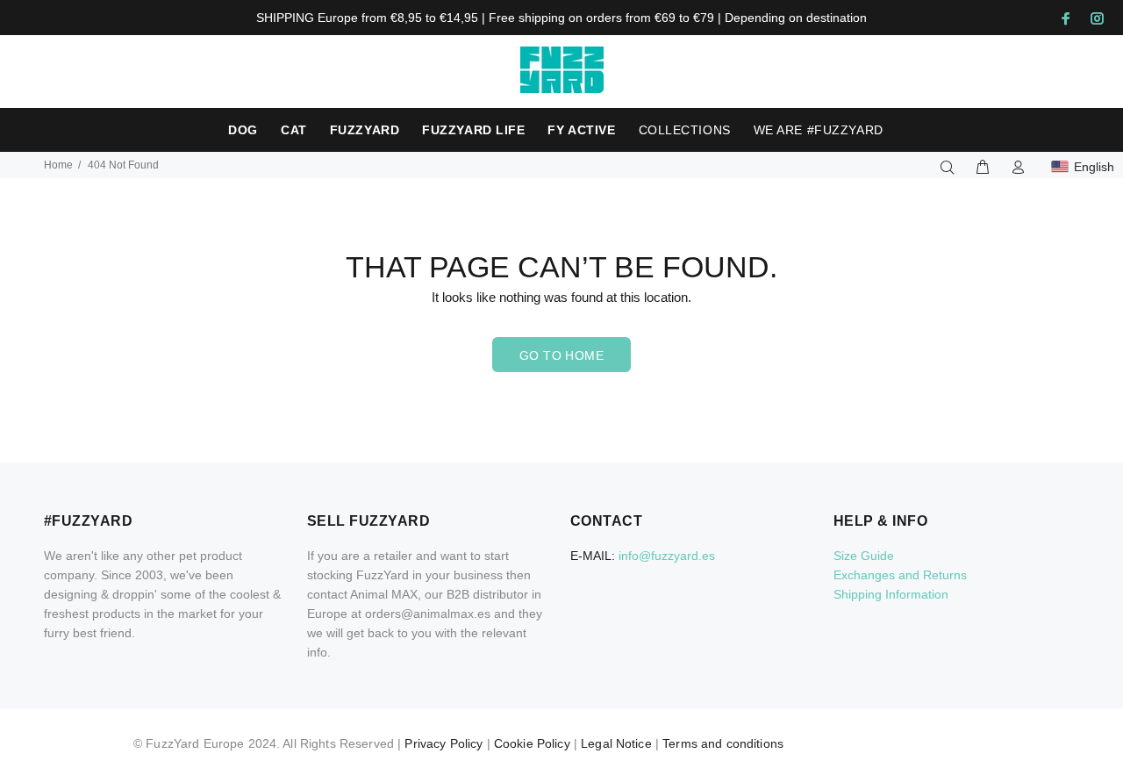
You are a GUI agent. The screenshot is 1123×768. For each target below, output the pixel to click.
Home (58, 165)
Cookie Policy (532, 743)
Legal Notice (616, 743)
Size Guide (863, 556)
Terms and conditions (722, 743)
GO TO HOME (561, 355)
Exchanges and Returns (900, 575)
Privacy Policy (443, 743)
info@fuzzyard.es (667, 556)
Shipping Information (890, 594)
